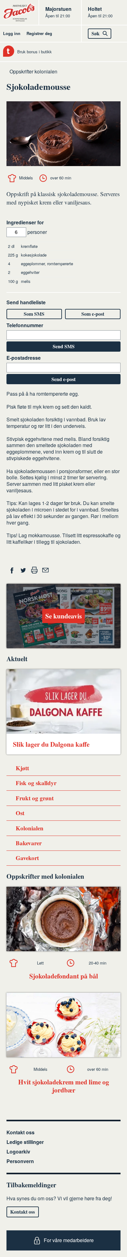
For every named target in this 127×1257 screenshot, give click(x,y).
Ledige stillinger (25, 1141)
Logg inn (11, 33)
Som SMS (34, 313)
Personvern (20, 1161)
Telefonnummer (24, 325)
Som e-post (92, 313)
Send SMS (64, 346)
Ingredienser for (25, 222)
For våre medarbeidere (69, 1240)
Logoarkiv (18, 1151)
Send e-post (63, 379)
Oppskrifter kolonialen (33, 71)
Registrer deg (39, 33)
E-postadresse (23, 358)
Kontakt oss (20, 1132)
